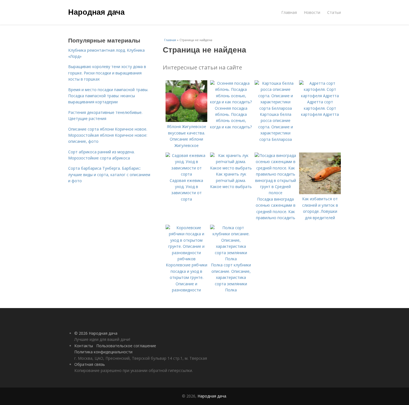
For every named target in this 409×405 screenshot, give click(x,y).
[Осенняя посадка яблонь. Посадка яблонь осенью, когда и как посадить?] (231, 101)
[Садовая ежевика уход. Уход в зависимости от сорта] (186, 174)
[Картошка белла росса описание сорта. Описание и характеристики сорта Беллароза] (275, 108)
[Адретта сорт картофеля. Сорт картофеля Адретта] (320, 95)
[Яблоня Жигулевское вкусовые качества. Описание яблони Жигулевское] (186, 120)
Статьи (334, 12)
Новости (312, 12)
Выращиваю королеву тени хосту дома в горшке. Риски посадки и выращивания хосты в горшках (107, 73)
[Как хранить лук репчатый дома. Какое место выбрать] (231, 168)
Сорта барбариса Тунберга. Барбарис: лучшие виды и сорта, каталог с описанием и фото (109, 174)
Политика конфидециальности (103, 351)
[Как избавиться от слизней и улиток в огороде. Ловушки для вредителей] (320, 192)
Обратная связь (89, 364)
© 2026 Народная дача (95, 333)
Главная (289, 12)
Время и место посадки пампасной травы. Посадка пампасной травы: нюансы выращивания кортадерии (108, 96)
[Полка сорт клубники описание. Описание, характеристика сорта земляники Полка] (231, 258)
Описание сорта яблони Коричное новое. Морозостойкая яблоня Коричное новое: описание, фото (107, 135)
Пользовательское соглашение (126, 345)
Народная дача (96, 11)
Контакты (83, 345)
